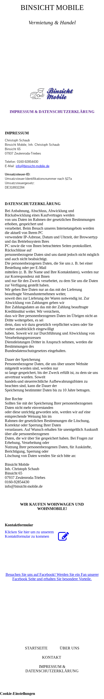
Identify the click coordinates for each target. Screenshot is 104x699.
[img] (52, 57)
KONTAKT (51, 657)
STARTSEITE (36, 648)
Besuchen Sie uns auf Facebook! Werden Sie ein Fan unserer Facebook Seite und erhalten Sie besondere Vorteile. (52, 576)
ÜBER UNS (69, 648)
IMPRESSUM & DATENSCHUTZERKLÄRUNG (52, 112)
